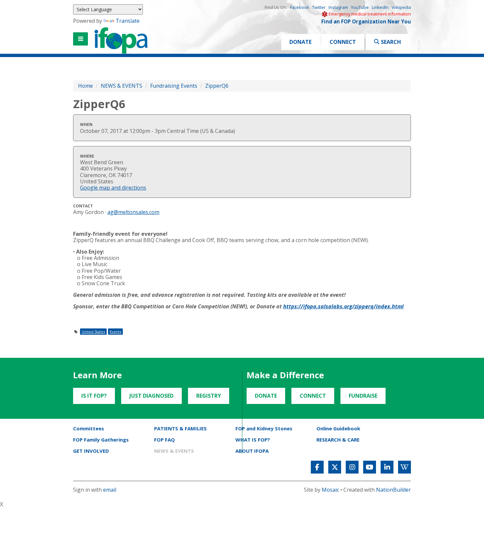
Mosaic (330, 489)
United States (93, 331)
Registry (208, 395)
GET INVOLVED (91, 450)
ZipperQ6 (217, 85)
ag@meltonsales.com (133, 212)
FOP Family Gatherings (101, 439)
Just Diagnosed (151, 395)
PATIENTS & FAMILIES (180, 428)
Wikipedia (401, 7)
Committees (88, 428)
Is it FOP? (94, 395)
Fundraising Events (173, 85)
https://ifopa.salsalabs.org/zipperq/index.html (343, 306)
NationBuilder (393, 489)
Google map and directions (113, 187)
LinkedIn (380, 7)
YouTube (360, 7)
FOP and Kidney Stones (263, 428)
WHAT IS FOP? (252, 439)
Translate (128, 20)
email (109, 489)
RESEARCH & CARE (338, 439)
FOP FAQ (164, 439)
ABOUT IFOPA (252, 450)
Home (85, 85)
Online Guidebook (338, 428)
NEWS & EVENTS (121, 85)
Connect (343, 42)
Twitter (319, 7)
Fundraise (363, 395)
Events (115, 331)
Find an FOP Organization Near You (366, 21)
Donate (300, 42)
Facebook (299, 7)
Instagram (338, 7)
